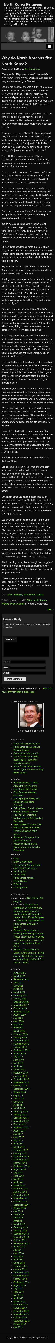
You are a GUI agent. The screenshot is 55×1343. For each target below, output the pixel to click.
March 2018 (19, 1108)
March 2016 (19, 1185)
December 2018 (21, 1079)
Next (49, 609)
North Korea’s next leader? (26, 743)
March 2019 (19, 1069)
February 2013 (20, 1304)
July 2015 (18, 1211)
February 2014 (20, 1265)
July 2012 (18, 1327)
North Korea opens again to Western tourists (26, 748)
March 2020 (19, 1030)
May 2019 (18, 1062)
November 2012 (21, 1314)
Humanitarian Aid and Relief (26, 864)
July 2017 (18, 1133)
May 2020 (18, 1024)
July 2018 (18, 1095)
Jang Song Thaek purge (25, 868)
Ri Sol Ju (17, 884)
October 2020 (20, 1008)
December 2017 (21, 1117)
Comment (10, 639)
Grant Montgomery (32, 68)
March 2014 (19, 1262)
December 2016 (21, 1156)
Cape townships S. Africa (25, 788)
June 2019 (18, 1059)
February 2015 (20, 1227)
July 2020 (18, 1017)
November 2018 (21, 1082)
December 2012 (21, 1310)
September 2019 (21, 1050)
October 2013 (20, 1278)
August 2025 (19, 972)
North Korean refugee (24, 877)
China (29, 600)
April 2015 (18, 1220)
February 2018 (20, 1111)
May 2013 (18, 1294)
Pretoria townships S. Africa (26, 827)
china (10, 594)
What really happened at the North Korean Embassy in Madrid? (28, 923)
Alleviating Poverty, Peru (25, 785)
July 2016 (18, 1172)
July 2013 (18, 1288)
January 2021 (20, 998)
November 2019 (21, 1043)
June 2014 (18, 1253)
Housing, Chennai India (24, 814)
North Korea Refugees (23, 4)
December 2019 (21, 1040)
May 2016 (18, 1178)
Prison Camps (17, 603)
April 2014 (18, 1259)
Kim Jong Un (19, 871)
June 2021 (18, 982)
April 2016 (18, 1182)
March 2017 (19, 1146)
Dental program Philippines (26, 798)
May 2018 (18, 1101)
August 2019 (19, 1053)
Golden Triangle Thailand (25, 811)
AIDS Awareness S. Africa (25, 782)
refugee (39, 594)
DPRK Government (22, 861)
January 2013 (20, 1307)
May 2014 (18, 1256)
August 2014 (19, 1246)
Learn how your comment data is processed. (27, 690)
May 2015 (18, 1217)
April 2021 (18, 988)
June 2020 (18, 1021)
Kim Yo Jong (19, 874)
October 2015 (20, 1201)
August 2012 (19, 1323)
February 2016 (20, 1188)
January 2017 (20, 1153)
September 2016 (21, 1166)
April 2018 (18, 1104)
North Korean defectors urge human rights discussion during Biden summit (28, 769)
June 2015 (18, 1214)
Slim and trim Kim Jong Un (26, 753)
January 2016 (20, 1191)
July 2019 (18, 1056)
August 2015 (19, 1207)
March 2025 (19, 976)
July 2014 (18, 1249)
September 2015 (21, 1204)
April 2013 (18, 1298)
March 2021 (19, 992)
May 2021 (18, 985)
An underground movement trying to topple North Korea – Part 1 (28, 943)
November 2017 (21, 1120)
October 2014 (20, 1240)
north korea (29, 594)
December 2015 (21, 1195)
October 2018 (20, 1085)
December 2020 (21, 1001)
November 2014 (21, 1236)
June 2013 (18, 1291)
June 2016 (18, 1175)
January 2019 (20, 1075)
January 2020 (20, 1037)
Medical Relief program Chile (27, 824)
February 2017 (20, 1149)
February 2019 (20, 1072)
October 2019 (20, 1046)
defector (18, 594)
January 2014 (20, 1269)
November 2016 (21, 1159)
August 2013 (19, 1285)
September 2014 (21, 1243)
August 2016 (19, 1169)
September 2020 (21, 1011)
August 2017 (19, 1130)
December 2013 (21, 1272)
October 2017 (20, 1124)
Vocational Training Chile (25, 843)
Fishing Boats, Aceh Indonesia (28, 808)
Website (6, 672)
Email (6, 667)
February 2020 (20, 1034)
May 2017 (18, 1140)
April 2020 (18, 1027)
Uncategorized (20, 887)
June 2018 (18, 1098)
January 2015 (20, 1230)
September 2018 (21, 1088)
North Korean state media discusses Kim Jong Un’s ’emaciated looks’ (25, 759)
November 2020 (21, 1005)
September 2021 (21, 979)
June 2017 (18, 1137)
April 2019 (18, 1066)
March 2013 (19, 1301)
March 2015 (19, 1224)
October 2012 (20, 1317)
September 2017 (21, 1127)
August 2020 (19, 1014)
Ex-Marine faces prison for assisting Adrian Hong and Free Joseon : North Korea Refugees (28, 914)
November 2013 (21, 1275)
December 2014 (21, 1233)
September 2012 (21, 1320)
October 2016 (20, 1162)
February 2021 (20, 995)
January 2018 (20, 1114)
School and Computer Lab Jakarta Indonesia (26, 839)
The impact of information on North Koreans (27, 906)
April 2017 (18, 1143)
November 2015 (21, 1198)
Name (6, 661)
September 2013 (21, 1281)
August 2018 (19, 1091)
